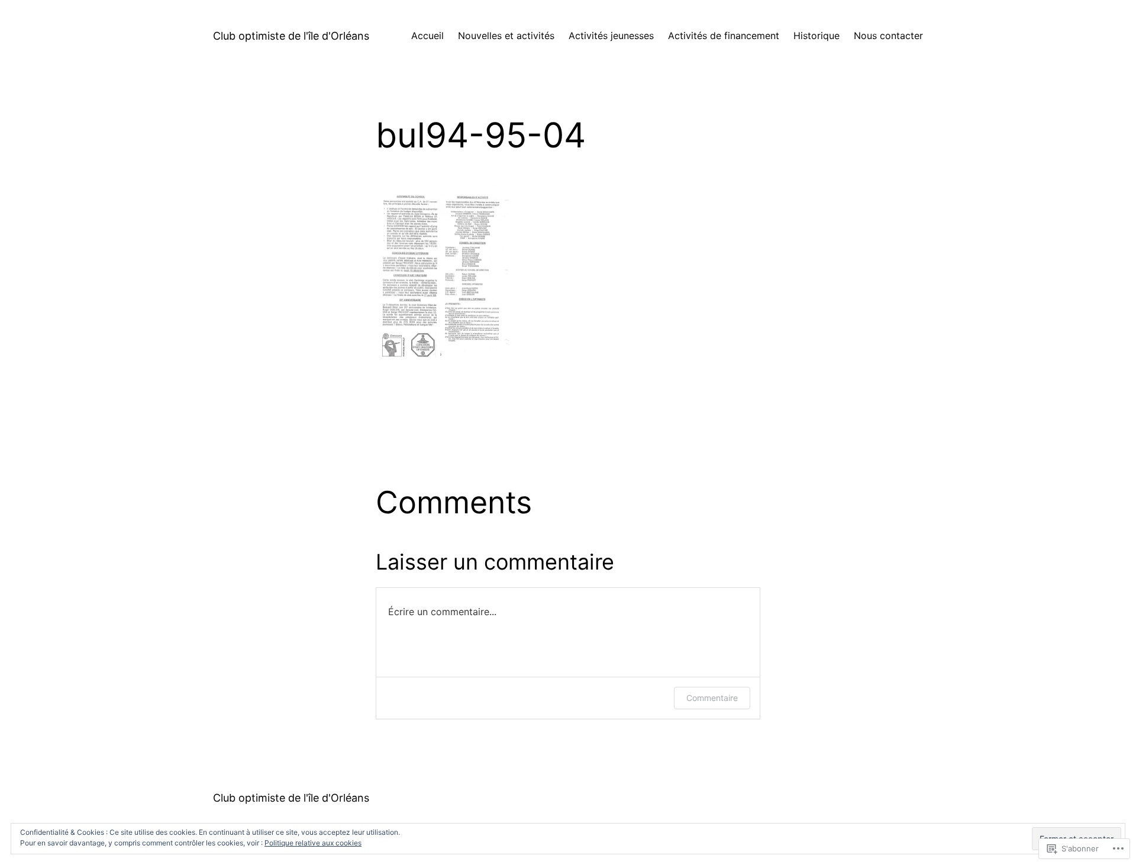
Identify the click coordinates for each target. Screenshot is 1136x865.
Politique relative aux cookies (313, 842)
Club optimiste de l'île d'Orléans (291, 36)
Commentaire (712, 698)
